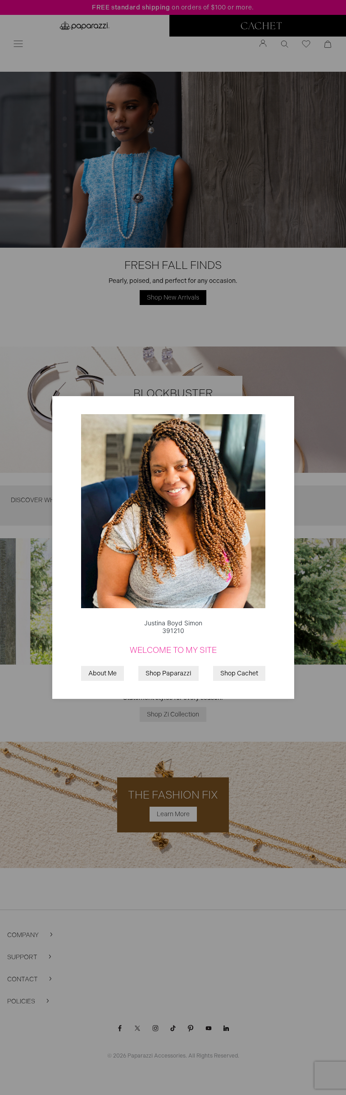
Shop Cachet (239, 673)
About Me (102, 673)
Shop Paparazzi (168, 673)
